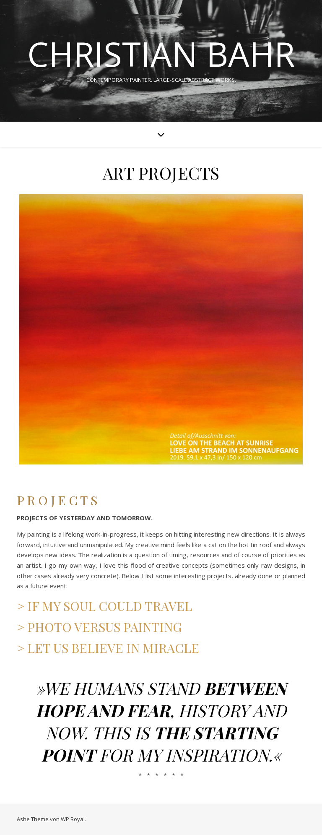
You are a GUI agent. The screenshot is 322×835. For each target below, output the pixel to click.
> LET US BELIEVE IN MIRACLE (108, 647)
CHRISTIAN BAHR (161, 53)
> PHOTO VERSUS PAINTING (99, 626)
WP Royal (73, 819)
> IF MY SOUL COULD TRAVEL (104, 606)
